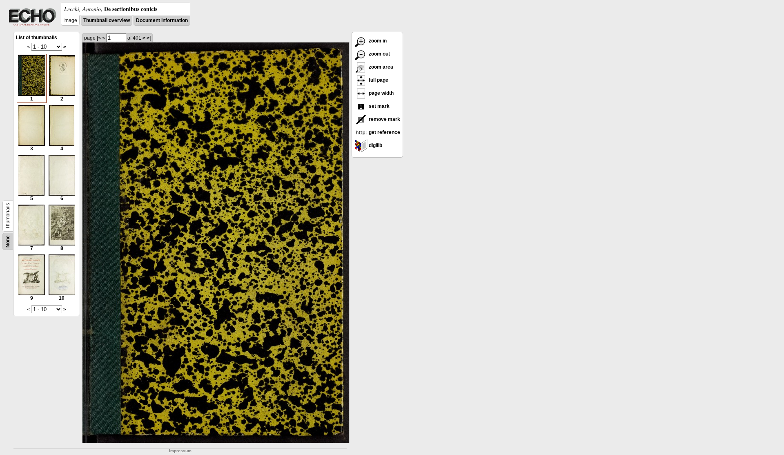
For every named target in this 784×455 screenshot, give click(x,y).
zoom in (377, 41)
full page (378, 80)
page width (381, 93)
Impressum (180, 450)
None (8, 241)
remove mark (384, 119)
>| (149, 38)
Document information (162, 20)
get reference (384, 132)
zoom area (380, 67)
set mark (379, 106)
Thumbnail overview (106, 20)
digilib (375, 145)
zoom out (379, 54)
